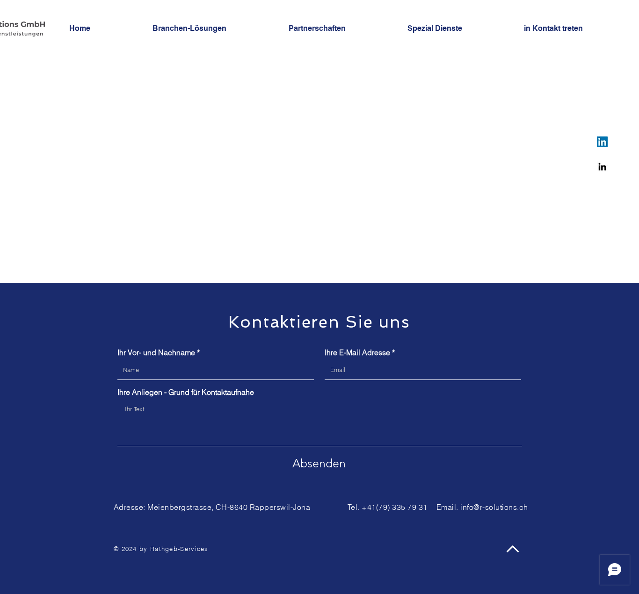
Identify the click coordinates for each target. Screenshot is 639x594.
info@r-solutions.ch (494, 507)
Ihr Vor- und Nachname (156, 352)
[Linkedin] (602, 166)
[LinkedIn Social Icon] (602, 141)
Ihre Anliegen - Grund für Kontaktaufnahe (185, 392)
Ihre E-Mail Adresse (357, 352)
